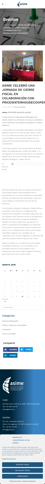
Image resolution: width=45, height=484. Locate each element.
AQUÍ (31, 455)
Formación (6, 329)
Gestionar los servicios (9, 458)
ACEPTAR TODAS (22, 465)
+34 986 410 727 (12, 406)
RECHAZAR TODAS (22, 470)
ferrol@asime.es (8, 429)
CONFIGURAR (22, 476)
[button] (10, 349)
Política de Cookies (15, 481)
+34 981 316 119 (11, 427)
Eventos (13, 25)
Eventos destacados (10, 321)
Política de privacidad (29, 481)
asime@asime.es (8, 409)
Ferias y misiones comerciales (14, 325)
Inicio (5, 25)
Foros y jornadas (19, 107)
